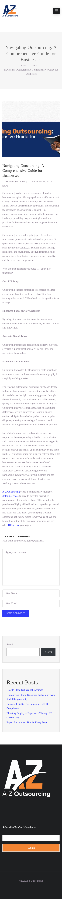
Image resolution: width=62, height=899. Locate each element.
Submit (31, 847)
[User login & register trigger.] (3, 25)
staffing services (10, 496)
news (34, 65)
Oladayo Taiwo (17, 181)
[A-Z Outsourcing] (10, 10)
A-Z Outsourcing (11, 491)
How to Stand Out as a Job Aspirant (25, 690)
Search (10, 644)
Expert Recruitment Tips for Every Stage (27, 722)
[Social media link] (31, 888)
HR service (13, 525)
